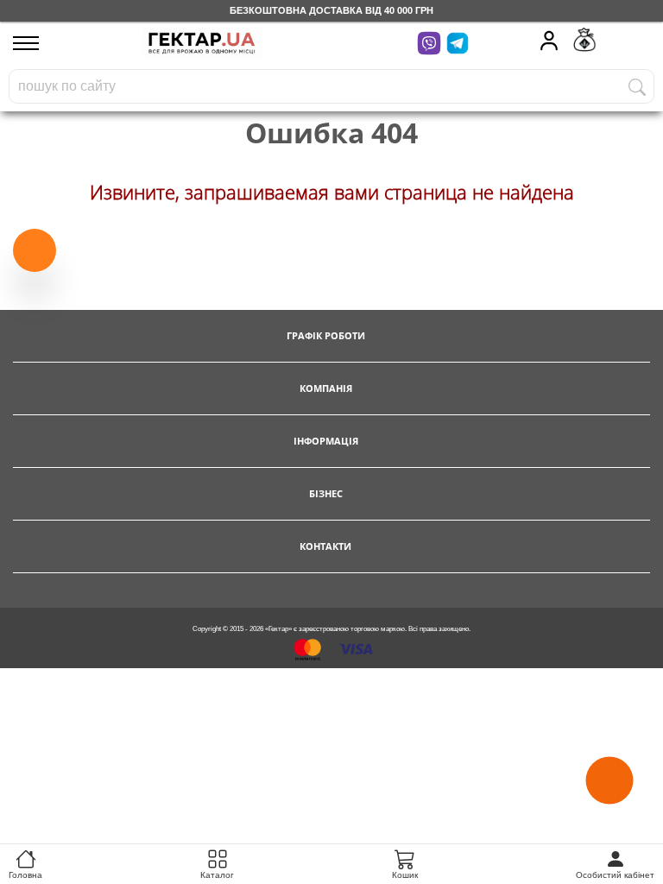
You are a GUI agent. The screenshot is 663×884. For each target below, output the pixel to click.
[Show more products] (34, 247)
